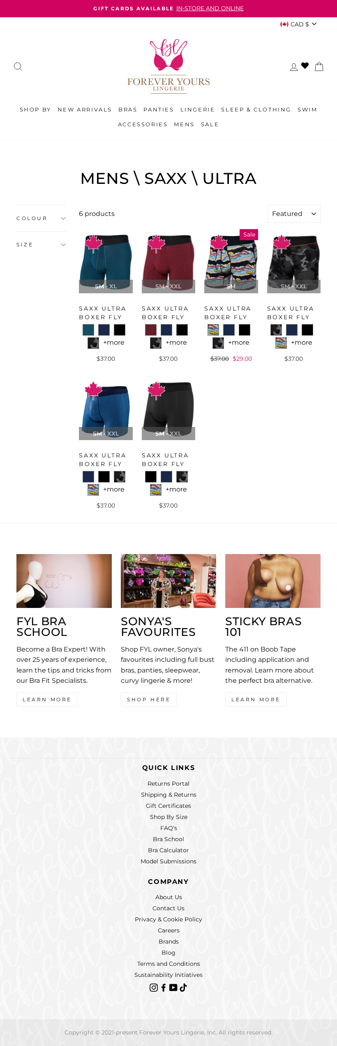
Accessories (143, 124)
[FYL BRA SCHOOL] (64, 581)
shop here (149, 699)
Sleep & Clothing (256, 109)
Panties (158, 109)
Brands (169, 941)
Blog (168, 952)
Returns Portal (168, 783)
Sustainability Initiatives (168, 975)
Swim (307, 109)
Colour (32, 218)
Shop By (35, 109)
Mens (184, 124)
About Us (168, 897)
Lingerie (197, 109)
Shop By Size (168, 817)
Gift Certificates (168, 805)
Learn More (47, 699)
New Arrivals (85, 109)
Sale (210, 124)
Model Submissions (168, 861)
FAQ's (168, 828)
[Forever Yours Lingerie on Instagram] (154, 987)
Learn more (256, 699)
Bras (127, 109)
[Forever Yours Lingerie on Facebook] (164, 987)
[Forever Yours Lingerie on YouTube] (174, 987)
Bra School (168, 839)
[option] (168, 8)
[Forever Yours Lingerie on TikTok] (183, 987)
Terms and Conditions (168, 963)
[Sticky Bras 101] (273, 581)
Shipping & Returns (168, 794)
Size (24, 244)
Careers (169, 930)
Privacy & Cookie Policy (168, 919)
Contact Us (168, 908)
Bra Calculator (168, 850)
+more (114, 342)
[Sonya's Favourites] (168, 581)
